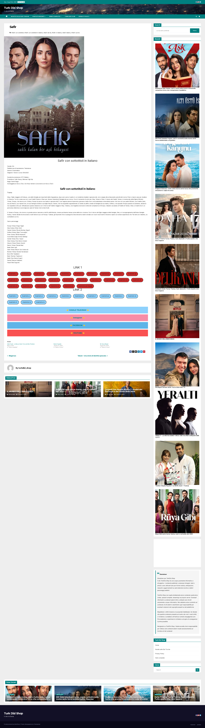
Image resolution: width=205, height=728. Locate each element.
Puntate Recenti (39, 16)
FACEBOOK (77, 325)
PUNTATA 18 (109, 280)
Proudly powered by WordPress (12, 724)
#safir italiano (67, 32)
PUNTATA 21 (13, 286)
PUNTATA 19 (123, 280)
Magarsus (12, 356)
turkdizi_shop (24, 368)
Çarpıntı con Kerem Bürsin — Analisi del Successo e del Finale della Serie (123, 390)
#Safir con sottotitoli (17, 32)
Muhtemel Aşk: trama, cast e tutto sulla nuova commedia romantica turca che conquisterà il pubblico (28, 699)
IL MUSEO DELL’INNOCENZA (20, 391)
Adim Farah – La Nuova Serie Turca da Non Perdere (21, 344)
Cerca (194, 30)
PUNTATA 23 (41, 286)
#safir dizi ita (47, 32)
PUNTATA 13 (40, 280)
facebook (193, 724)
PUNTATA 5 (65, 274)
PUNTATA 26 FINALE (85, 286)
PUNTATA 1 (12, 274)
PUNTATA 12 (27, 280)
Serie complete (55, 16)
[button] (196, 16)
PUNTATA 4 (52, 274)
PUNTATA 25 (69, 286)
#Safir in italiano (57, 32)
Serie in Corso (10, 694)
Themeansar (37, 724)
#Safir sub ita (75, 32)
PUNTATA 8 (105, 274)
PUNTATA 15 (68, 280)
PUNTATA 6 (79, 274)
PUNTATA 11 (13, 280)
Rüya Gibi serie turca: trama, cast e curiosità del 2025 (76, 390)
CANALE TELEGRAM (77, 310)
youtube (199, 724)
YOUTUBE (77, 333)
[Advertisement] (177, 553)
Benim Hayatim (57, 344)
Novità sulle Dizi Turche (20, 16)
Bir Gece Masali (104, 344)
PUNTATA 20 (137, 280)
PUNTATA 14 (54, 280)
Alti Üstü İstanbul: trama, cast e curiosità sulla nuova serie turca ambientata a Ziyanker (77, 698)
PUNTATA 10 (132, 274)
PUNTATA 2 (26, 274)
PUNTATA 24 (55, 286)
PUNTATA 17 (96, 280)
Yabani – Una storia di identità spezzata (92, 356)
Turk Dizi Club (70, 16)
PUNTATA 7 (92, 274)
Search (157, 25)
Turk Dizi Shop (13, 8)
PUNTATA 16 (82, 280)
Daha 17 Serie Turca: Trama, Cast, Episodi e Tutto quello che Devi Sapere (174, 698)
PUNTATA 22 (27, 286)
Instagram (77, 318)
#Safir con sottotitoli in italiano (34, 32)
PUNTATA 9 (118, 274)
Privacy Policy (84, 16)
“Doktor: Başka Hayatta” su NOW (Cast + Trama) (172, 486)
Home (157, 645)
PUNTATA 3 (39, 274)
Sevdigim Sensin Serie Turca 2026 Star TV (170, 387)
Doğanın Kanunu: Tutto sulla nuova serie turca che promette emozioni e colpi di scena (126, 698)
